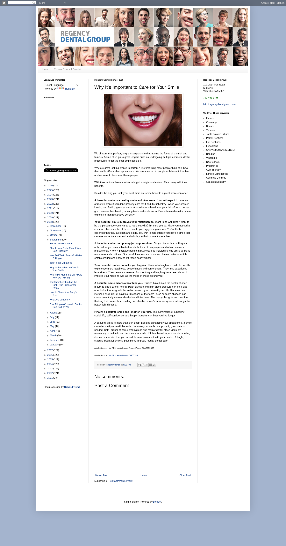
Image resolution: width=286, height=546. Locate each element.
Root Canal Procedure (61, 243)
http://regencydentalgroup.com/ (219, 104)
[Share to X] (147, 365)
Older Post (185, 475)
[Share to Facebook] (150, 365)
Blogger (157, 501)
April (52, 331)
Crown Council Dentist (67, 69)
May (52, 326)
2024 (50, 194)
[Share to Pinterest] (154, 365)
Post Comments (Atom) (121, 481)
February (55, 340)
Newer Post (101, 475)
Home (44, 69)
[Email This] (139, 365)
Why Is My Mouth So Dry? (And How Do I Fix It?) (66, 276)
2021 (50, 208)
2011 (50, 377)
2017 (50, 350)
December (56, 226)
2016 (50, 355)
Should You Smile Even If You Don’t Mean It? (65, 249)
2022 (50, 204)
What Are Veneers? (60, 299)
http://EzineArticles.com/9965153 (123, 355)
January (54, 344)
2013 (50, 368)
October (54, 235)
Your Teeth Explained (61, 263)
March (53, 335)
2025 (50, 190)
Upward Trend (72, 387)
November (56, 230)
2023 (50, 199)
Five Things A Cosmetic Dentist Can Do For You (66, 305)
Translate (70, 88)
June (53, 322)
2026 (50, 185)
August (54, 312)
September (56, 239)
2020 (50, 213)
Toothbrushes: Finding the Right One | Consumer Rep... (63, 285)
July (52, 317)
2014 (50, 364)
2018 (50, 222)
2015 (50, 359)
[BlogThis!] (143, 365)
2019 (50, 217)
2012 (50, 373)
